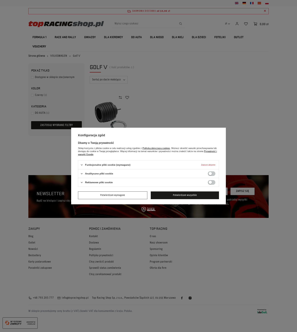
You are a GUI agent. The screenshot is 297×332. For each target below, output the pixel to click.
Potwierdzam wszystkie (185, 195)
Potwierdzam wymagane (112, 195)
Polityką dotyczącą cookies (156, 148)
